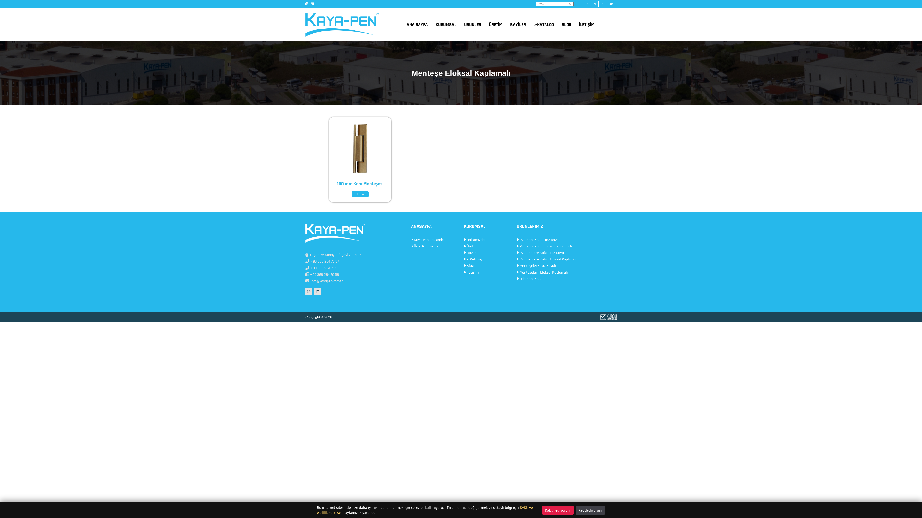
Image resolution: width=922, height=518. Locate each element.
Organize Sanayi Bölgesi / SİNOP (335, 255)
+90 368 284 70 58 (324, 274)
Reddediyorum (590, 510)
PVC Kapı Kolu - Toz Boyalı (539, 239)
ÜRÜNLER (472, 25)
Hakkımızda (475, 239)
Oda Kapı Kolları (532, 279)
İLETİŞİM (586, 25)
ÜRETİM (496, 25)
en (594, 4)
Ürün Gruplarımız (426, 246)
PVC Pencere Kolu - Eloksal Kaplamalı (548, 259)
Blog (470, 265)
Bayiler (472, 252)
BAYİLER (518, 25)
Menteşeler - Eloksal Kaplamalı (543, 272)
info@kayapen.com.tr (326, 281)
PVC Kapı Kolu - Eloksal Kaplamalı (545, 246)
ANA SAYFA (417, 25)
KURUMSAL (446, 25)
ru (602, 4)
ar (611, 4)
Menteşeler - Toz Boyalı (537, 265)
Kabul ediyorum (558, 510)
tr (586, 4)
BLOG (566, 25)
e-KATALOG (544, 25)
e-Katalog (474, 259)
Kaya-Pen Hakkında (428, 239)
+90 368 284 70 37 (324, 261)
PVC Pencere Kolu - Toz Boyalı (542, 252)
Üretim (471, 246)
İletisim (472, 272)
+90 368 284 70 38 (324, 268)
